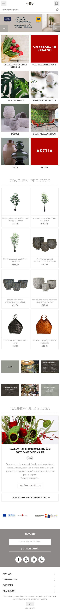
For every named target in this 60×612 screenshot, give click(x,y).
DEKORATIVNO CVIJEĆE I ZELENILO (15, 66)
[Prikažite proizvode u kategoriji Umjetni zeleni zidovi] (44, 118)
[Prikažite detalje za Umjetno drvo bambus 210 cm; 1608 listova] (15, 242)
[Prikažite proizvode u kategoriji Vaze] (15, 151)
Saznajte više (30, 608)
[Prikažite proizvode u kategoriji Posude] (15, 118)
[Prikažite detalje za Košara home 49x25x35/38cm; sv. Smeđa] (44, 324)
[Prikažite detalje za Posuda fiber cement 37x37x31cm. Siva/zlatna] (15, 283)
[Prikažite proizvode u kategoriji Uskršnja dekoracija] (44, 84)
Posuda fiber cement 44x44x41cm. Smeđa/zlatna (45, 260)
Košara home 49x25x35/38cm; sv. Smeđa (45, 341)
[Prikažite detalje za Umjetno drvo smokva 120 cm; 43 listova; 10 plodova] (15, 202)
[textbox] (27, 10)
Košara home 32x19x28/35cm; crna (15, 341)
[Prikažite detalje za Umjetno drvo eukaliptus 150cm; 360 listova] (44, 202)
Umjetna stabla (15, 100)
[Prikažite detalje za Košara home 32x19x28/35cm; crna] (15, 324)
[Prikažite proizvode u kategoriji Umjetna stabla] (15, 84)
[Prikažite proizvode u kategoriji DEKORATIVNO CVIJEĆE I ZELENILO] (15, 49)
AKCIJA (44, 167)
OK (30, 604)
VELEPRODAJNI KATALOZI (44, 65)
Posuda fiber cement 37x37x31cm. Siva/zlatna (15, 301)
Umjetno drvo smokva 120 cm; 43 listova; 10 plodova (15, 219)
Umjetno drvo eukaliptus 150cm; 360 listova (44, 219)
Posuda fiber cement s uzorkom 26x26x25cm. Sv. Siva (44, 301)
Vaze (15, 167)
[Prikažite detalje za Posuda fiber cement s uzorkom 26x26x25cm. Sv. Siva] (44, 283)
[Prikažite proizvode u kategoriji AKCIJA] (44, 151)
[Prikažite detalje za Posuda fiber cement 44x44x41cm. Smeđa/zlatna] (44, 242)
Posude (15, 134)
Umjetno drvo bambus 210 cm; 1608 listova (15, 260)
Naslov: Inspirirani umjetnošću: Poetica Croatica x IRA (30, 450)
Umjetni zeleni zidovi (44, 134)
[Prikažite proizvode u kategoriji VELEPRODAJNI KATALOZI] (44, 49)
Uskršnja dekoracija (44, 100)
